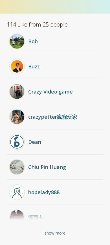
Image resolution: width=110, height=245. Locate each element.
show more (55, 233)
